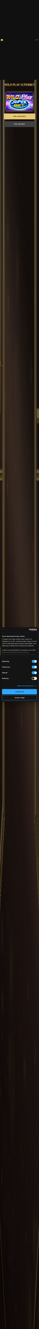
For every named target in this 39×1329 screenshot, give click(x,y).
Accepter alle (19, 691)
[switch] (34, 667)
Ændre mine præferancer (25, 686)
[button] (19, 116)
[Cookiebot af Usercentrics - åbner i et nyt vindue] (29, 630)
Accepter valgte (20, 697)
